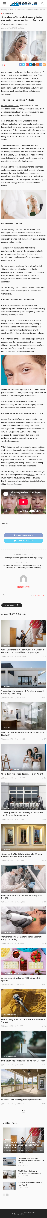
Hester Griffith (9, 25)
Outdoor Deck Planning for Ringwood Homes (22, 1099)
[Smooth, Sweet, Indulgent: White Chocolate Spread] (23, 961)
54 (45, 943)
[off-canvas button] (4, 3)
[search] (42, 3)
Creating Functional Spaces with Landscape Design (23, 557)
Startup (16, 769)
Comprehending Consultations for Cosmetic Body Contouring (21, 938)
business (7, 645)
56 (45, 1103)
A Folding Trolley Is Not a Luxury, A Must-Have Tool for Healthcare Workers (22, 814)
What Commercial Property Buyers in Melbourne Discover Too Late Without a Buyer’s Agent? (23, 651)
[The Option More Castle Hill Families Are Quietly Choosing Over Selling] (23, 674)
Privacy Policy (29, 1212)
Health (15, 890)
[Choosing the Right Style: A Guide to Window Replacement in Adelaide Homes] (23, 837)
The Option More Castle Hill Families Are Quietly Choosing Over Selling (23, 692)
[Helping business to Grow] (23, 3)
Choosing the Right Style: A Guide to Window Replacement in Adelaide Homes (21, 855)
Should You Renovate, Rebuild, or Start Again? (22, 774)
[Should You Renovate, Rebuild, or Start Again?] (23, 757)
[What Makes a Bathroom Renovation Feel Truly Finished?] (23, 716)
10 (45, 697)
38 (45, 902)
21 (45, 778)
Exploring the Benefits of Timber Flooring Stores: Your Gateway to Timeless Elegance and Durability (23, 566)
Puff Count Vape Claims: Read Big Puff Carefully (23, 1061)
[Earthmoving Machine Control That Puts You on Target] (23, 1003)
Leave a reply (10, 605)
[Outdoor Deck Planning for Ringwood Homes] (23, 1083)
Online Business (10, 973)
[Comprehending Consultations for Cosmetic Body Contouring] (23, 920)
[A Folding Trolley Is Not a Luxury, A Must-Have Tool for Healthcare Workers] (23, 796)
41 (45, 1026)
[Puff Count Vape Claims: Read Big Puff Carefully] (23, 1044)
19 (45, 739)
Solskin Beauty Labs (10, 105)
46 (45, 984)
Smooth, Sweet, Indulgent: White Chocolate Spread (21, 979)
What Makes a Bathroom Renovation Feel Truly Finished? (22, 733)
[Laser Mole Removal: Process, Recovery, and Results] (23, 879)
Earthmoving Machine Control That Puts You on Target (23, 1020)
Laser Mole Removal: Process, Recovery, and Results (21, 896)
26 (45, 860)
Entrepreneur (8, 13)
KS (7, 523)
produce (30, 474)
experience (10, 260)
